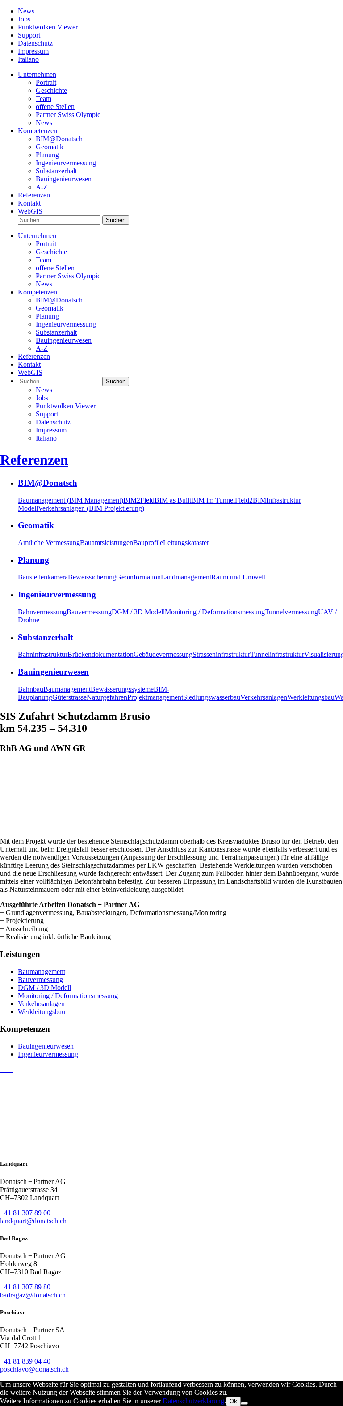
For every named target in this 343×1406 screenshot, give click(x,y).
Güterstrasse (69, 697)
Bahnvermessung (42, 612)
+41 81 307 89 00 (25, 1213)
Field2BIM (250, 500)
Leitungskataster (186, 542)
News (26, 11)
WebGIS (30, 211)
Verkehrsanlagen (263, 697)
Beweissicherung (92, 577)
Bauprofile (148, 542)
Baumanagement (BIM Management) (70, 500)
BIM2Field (139, 500)
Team (43, 98)
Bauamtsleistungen (106, 542)
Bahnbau (30, 689)
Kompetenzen (37, 130)
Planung (47, 155)
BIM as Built (173, 500)
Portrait (46, 82)
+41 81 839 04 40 (25, 1361)
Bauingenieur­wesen (64, 179)
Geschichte (51, 90)
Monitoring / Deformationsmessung (215, 612)
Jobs (24, 19)
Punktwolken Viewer (48, 27)
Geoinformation (138, 577)
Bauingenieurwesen (46, 1046)
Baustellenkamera (43, 577)
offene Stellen (55, 106)
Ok (233, 1401)
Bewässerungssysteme (122, 689)
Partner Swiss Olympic (68, 114)
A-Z (42, 187)
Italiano (28, 59)
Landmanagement (186, 577)
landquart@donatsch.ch (33, 1221)
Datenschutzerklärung (193, 1401)
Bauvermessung (89, 612)
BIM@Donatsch (59, 139)
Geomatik (49, 147)
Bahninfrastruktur (42, 654)
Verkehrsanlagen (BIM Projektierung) (91, 508)
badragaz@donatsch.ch (33, 1295)
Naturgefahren (107, 697)
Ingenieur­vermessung (66, 163)
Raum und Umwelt (238, 577)
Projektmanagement (155, 697)
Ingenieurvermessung (48, 1054)
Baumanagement (67, 689)
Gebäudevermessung (163, 654)
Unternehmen (37, 74)
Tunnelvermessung (291, 612)
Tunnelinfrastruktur (277, 654)
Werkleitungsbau (311, 697)
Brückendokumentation (100, 654)
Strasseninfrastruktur (221, 654)
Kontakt (29, 203)
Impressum (33, 51)
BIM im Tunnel (213, 500)
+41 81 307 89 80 (25, 1287)
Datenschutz (35, 43)
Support (29, 35)
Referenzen (34, 195)
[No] (244, 1403)
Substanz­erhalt (56, 171)
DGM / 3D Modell (138, 612)
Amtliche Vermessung (49, 542)
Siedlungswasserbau (211, 697)
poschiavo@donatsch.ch (34, 1369)
